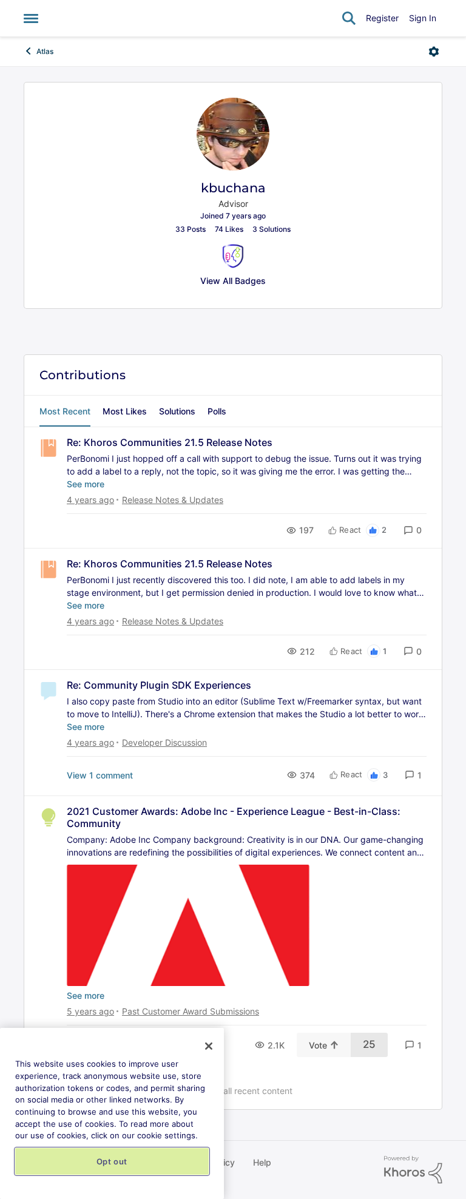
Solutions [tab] (177, 411)
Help (262, 1162)
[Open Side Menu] (31, 18)
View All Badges (233, 280)
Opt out (112, 1161)
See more (85, 484)
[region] (112, 1113)
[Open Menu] (433, 51)
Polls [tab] (217, 411)
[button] (413, 530)
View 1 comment (100, 775)
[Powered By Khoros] (413, 1170)
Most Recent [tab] (64, 411)
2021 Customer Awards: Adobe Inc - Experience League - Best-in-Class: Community (233, 817)
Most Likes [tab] (125, 411)
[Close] (208, 1046)
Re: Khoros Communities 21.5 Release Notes (169, 442)
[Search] (349, 18)
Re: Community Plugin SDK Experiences (159, 685)
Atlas (44, 51)
